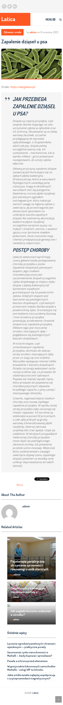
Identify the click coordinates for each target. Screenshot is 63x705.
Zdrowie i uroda (12, 32)
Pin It (20, 485)
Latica (8, 19)
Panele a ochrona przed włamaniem (27, 661)
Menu (49, 19)
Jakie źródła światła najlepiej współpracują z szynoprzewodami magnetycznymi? (31, 676)
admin (33, 32)
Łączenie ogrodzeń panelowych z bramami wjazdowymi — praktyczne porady (31, 645)
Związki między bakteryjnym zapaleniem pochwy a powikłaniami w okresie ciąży (28, 591)
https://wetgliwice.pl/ (22, 87)
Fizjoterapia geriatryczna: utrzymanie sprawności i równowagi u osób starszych (29, 565)
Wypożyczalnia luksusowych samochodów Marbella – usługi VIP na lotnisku (31, 668)
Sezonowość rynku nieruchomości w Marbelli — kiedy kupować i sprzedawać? (29, 654)
